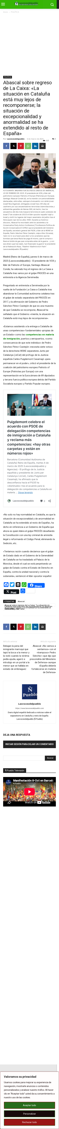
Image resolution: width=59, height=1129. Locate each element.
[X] (13, 146)
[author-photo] (29, 699)
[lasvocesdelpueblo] (27, 3)
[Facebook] (6, 146)
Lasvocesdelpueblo (15, 139)
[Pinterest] (21, 146)
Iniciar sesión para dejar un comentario (29, 744)
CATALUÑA (9, 609)
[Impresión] (42, 146)
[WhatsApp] (28, 146)
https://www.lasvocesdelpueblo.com (29, 708)
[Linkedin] (35, 146)
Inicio (5, 12)
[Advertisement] (29, 44)
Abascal (21, 601)
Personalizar (29, 1114)
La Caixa (20, 609)
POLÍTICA (15, 12)
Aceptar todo (29, 1105)
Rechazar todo (29, 1122)
